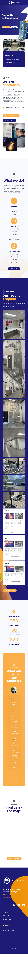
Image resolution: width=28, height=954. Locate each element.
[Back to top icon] (14, 943)
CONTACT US (14, 27)
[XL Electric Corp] (14, 2)
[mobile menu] (26, 2)
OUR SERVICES (6, 27)
